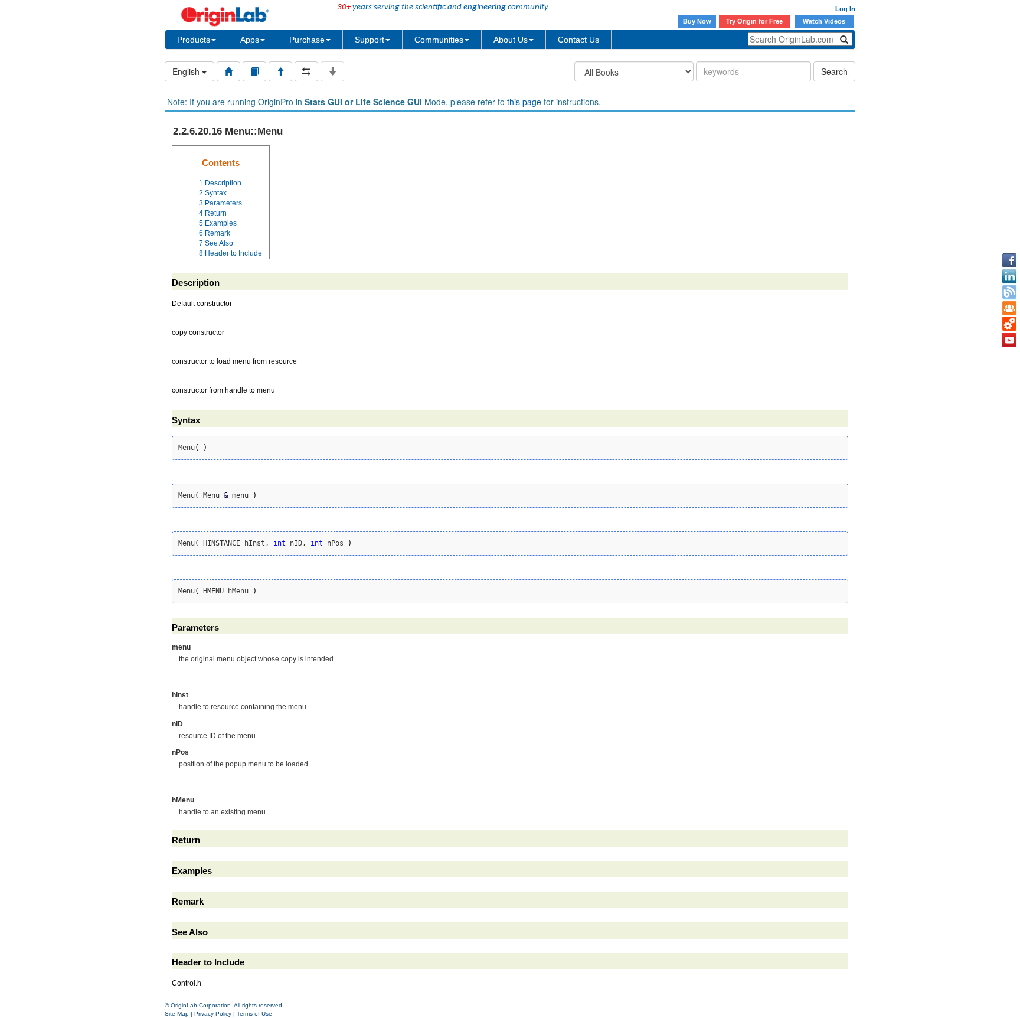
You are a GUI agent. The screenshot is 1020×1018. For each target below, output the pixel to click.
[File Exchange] (1009, 324)
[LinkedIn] (1009, 276)
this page (524, 101)
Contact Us (578, 39)
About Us (510, 39)
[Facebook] (1009, 260)
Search (834, 71)
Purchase (307, 39)
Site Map (177, 1013)
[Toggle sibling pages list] (306, 71)
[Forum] (1009, 308)
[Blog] (1009, 292)
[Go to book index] (254, 71)
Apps (249, 39)
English (187, 71)
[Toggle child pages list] (332, 71)
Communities (438, 39)
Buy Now (697, 21)
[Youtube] (1009, 340)
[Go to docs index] (228, 71)
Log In (845, 8)
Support (369, 39)
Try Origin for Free (754, 21)
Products (193, 39)
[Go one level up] (280, 71)
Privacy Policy (212, 1013)
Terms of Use (254, 1013)
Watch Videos (825, 21)
